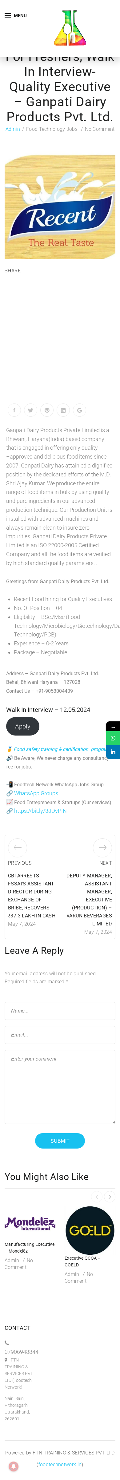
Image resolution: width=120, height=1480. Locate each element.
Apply (22, 726)
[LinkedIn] (63, 410)
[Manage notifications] (13, 1466)
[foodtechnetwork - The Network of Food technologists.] (70, 28)
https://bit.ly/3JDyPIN (40, 811)
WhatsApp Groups (36, 793)
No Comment (99, 129)
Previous (19, 863)
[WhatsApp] (113, 738)
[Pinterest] (47, 410)
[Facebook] (14, 410)
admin (13, 129)
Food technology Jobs (52, 129)
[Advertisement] (60, 340)
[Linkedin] (113, 752)
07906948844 (21, 1352)
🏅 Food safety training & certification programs (59, 749)
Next (105, 863)
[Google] (79, 410)
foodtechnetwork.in (60, 1464)
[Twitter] (30, 410)
